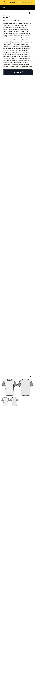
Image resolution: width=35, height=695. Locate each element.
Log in (24, 2)
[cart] (31, 8)
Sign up (30, 2)
